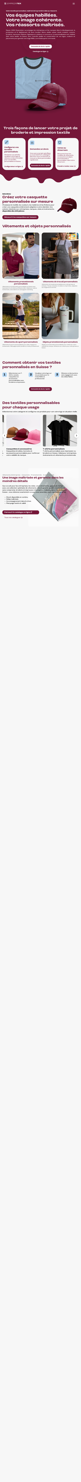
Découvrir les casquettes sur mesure (20, 217)
